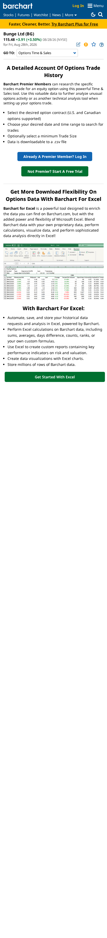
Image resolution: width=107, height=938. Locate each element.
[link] (101, 44)
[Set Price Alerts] (85, 44)
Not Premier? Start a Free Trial (55, 171)
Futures (24, 14)
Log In (78, 5)
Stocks (8, 14)
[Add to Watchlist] (93, 44)
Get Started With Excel (55, 376)
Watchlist (41, 14)
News (56, 14)
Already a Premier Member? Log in (54, 156)
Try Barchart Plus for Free (74, 24)
